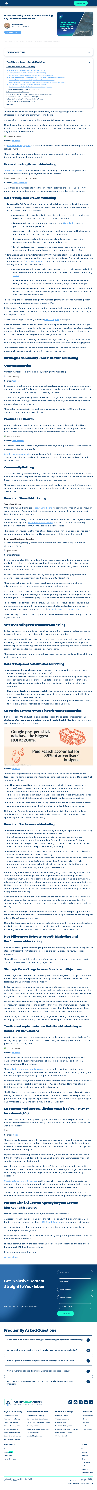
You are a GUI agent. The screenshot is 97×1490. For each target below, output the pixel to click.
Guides (83, 1466)
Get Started (80, 3)
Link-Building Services (34, 1436)
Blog (10, 42)
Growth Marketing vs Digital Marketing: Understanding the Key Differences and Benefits (37, 82)
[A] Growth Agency (51, 1222)
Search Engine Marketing (12, 1436)
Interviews (84, 1456)
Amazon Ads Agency (11, 1429)
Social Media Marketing (12, 1433)
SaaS (84, 1426)
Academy (84, 1469)
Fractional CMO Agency (63, 1426)
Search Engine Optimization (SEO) (38, 1429)
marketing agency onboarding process (27, 1069)
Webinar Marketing (61, 1436)
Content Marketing (61, 1416)
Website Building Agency (35, 1416)
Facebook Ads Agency (12, 1426)
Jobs (8, 1452)
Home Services (88, 1416)
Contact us (8, 1456)
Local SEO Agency (33, 1433)
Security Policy (87, 1483)
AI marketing (69, 223)
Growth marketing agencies (17, 454)
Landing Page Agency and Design (38, 1422)
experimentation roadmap (40, 522)
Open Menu (91, 3)
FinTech (85, 1419)
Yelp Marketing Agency (12, 1439)
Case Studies (85, 1462)
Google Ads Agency (11, 1422)
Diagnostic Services (11, 1416)
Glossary (10, 104)
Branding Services (33, 1426)
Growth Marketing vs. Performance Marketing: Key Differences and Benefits (37, 77)
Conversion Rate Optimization (37, 1419)
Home (5, 42)
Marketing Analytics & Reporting (66, 1429)
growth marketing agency (18, 145)
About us (7, 1449)
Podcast (84, 1452)
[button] (48, 1340)
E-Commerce (87, 1429)
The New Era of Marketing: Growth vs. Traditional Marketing (28, 85)
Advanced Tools (87, 1473)
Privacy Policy (73, 1483)
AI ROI (16, 275)
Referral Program (10, 1459)
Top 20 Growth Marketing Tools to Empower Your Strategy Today (30, 87)
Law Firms (86, 1422)
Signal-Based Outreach (63, 1433)
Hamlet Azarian (18, 25)
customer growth (33, 261)
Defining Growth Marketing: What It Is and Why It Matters (27, 70)
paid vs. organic (51, 319)
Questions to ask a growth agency (20, 1181)
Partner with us (11, 1257)
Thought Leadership (62, 1419)
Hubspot (16, 768)
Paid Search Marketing (12, 1419)
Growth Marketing (12, 32)
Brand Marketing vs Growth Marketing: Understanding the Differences (31, 80)
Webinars (84, 1449)
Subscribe (66, 1314)
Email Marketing (60, 1422)
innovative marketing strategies (63, 609)
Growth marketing (13, 170)
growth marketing (43, 508)
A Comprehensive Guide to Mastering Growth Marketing (27, 73)
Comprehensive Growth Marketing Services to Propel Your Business (31, 75)
